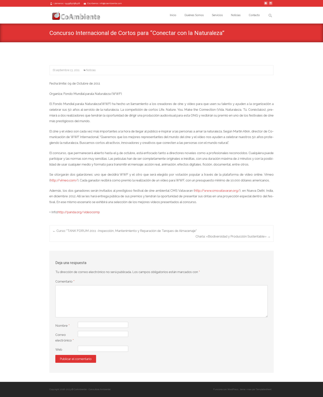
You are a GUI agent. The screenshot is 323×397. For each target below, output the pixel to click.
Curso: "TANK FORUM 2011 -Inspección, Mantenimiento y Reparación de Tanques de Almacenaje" (125, 231)
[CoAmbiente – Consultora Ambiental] (72, 14)
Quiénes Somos (194, 15)
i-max (249, 389)
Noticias (236, 15)
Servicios (217, 15)
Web (58, 349)
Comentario (64, 281)
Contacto (254, 15)
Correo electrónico (64, 337)
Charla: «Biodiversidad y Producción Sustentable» (233, 236)
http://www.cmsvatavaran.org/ (217, 190)
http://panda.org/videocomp (79, 212)
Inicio (173, 15)
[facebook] (266, 5)
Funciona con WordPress (226, 389)
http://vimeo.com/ (64, 180)
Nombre (62, 325)
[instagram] (271, 5)
